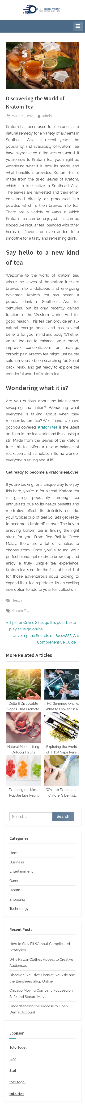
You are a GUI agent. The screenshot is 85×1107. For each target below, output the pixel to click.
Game (14, 881)
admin (47, 116)
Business (16, 862)
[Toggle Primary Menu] (78, 26)
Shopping (17, 899)
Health (17, 600)
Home (14, 853)
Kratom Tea (20, 611)
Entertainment (21, 871)
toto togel (17, 1082)
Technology (19, 909)
